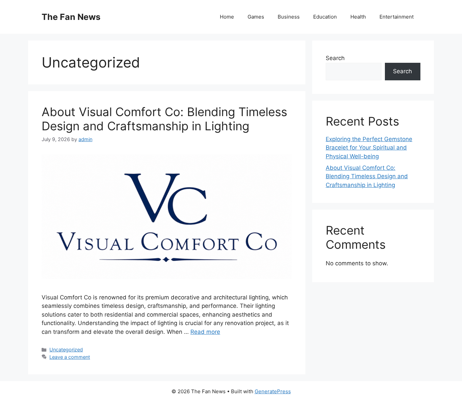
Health (358, 17)
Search (335, 58)
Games (256, 17)
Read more (205, 331)
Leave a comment (69, 357)
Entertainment (396, 17)
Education (325, 17)
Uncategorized (66, 349)
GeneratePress (273, 391)
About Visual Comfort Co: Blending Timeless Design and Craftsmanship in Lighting (164, 119)
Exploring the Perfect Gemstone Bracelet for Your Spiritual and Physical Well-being (369, 148)
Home (227, 17)
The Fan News (71, 17)
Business (289, 17)
